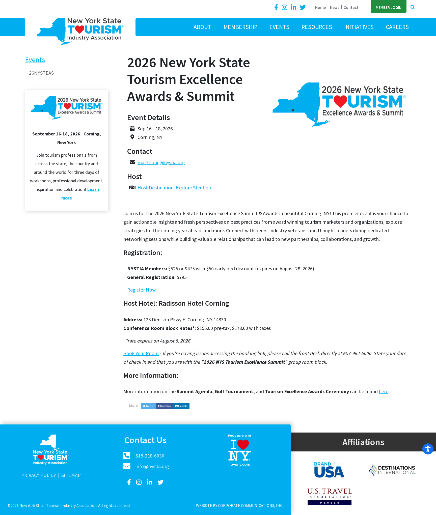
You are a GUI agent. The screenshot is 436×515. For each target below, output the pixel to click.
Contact (351, 7)
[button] (413, 7)
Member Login (388, 7)
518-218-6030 (149, 455)
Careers (397, 27)
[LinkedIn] (294, 7)
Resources (317, 27)
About (202, 27)
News (334, 7)
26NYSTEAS (41, 73)
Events (279, 27)
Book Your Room (141, 353)
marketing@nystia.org (161, 162)
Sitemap (71, 475)
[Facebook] (277, 7)
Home (320, 7)
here (383, 391)
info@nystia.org (152, 466)
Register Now (141, 290)
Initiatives (359, 27)
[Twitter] (302, 7)
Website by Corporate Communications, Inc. (239, 505)
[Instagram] (285, 7)
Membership (240, 27)
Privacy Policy (38, 475)
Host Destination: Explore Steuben (174, 187)
